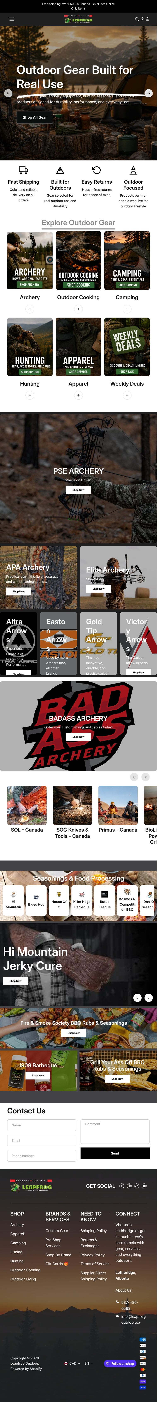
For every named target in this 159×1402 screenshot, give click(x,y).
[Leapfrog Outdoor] (78, 19)
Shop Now (78, 489)
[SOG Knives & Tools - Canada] (72, 805)
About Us (123, 1290)
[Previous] (8, 93)
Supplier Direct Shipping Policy (94, 1276)
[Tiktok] (136, 1185)
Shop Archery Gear (37, 107)
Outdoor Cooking (25, 1270)
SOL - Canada (27, 830)
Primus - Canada (118, 830)
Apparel (17, 1234)
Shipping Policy (94, 1231)
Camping (18, 1243)
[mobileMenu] (11, 19)
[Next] (149, 93)
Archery (17, 1225)
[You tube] (144, 1185)
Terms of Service (95, 1264)
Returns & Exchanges (90, 1243)
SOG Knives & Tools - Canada (72, 833)
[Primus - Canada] (118, 805)
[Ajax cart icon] (142, 19)
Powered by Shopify (26, 1369)
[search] (137, 19)
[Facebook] (121, 1185)
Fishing (16, 1252)
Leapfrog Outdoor (24, 1363)
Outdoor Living (23, 1279)
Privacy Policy (93, 1255)
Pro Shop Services (53, 1243)
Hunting (17, 1261)
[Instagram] (129, 1185)
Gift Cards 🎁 (57, 1264)
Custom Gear (57, 1231)
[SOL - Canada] (27, 805)
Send (115, 1153)
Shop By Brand (58, 1255)
